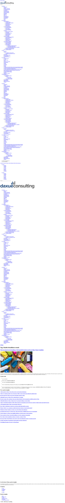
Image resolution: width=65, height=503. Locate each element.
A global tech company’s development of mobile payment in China (13, 67)
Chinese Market (6, 152)
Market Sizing (8, 25)
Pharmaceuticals (6, 16)
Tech (4, 19)
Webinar (5, 159)
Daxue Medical (8, 44)
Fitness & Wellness (6, 12)
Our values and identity (7, 132)
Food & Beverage (6, 11)
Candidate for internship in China (10, 53)
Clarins (5, 65)
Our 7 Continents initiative (7, 49)
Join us (5, 129)
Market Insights (4, 74)
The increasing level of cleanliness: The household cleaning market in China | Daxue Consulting (22, 349)
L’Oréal (5, 59)
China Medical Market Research (11, 45)
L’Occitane (5, 64)
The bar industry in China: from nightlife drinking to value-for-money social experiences (16, 413)
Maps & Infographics (7, 81)
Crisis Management (8, 121)
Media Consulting (8, 43)
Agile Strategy (8, 40)
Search (1, 4)
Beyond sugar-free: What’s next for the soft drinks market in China (12, 395)
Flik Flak (5, 72)
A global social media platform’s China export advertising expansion (13, 144)
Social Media (6, 95)
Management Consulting (7, 41)
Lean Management (8, 42)
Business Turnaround (9, 118)
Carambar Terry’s (6, 58)
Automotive (5, 84)
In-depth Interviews (8, 24)
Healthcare (5, 13)
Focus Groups (8, 28)
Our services (4, 20)
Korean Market (6, 79)
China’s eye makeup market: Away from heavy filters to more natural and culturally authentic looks (18, 393)
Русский (5, 171)
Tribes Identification (8, 107)
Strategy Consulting (6, 36)
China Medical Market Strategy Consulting (13, 47)
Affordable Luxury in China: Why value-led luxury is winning (11, 397)
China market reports (8, 75)
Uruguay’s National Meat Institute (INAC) (10, 68)
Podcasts (7, 76)
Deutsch (5, 166)
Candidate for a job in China (10, 52)
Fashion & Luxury (6, 88)
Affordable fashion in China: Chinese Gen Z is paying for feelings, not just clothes (15, 400)
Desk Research (8, 23)
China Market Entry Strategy (10, 114)
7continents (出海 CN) (7, 56)
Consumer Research (8, 27)
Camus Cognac (6, 137)
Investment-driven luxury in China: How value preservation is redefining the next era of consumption (18, 411)
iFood (5, 60)
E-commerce (5, 10)
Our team (5, 51)
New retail (5, 15)
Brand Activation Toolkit (9, 31)
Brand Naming (8, 33)
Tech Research (8, 103)
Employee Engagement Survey (10, 125)
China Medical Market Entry (11, 46)
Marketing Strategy (8, 39)
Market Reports (6, 80)
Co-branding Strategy (9, 110)
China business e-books (9, 156)
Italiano (5, 169)
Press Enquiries (6, 133)
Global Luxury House (7, 61)
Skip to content (2, 0)
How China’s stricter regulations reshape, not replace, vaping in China (13, 416)
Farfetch (5, 141)
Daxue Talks (9, 77)
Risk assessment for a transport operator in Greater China (12, 70)
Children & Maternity (7, 8)
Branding (5, 30)
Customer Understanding (7, 26)
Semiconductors (6, 17)
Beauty (5, 7)
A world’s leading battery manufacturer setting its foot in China (12, 69)
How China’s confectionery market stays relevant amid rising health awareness (14, 406)
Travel (5, 18)
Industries (3, 6)
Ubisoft (5, 66)
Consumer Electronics (7, 9)
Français (5, 170)
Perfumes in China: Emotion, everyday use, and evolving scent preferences (13, 409)
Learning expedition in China (10, 48)
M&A (5, 92)
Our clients (3, 57)
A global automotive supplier (8, 71)
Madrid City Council (7, 73)
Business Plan (8, 38)
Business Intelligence (9, 37)
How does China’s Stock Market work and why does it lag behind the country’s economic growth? (18, 418)
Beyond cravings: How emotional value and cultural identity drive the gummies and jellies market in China (19, 399)
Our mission (5, 54)
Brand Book (7, 32)
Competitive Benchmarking (9, 22)
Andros (5, 63)
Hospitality (5, 91)
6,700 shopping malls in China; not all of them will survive (11, 404)
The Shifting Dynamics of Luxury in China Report (9, 422)
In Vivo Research (8, 106)
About (3, 50)
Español (5, 168)
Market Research (6, 21)
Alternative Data (8, 99)
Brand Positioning (8, 34)
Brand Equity (7, 35)
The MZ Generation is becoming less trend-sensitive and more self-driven (13, 420)
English (3, 164)
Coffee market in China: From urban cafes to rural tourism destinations (13, 391)
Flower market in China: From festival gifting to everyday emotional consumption (15, 415)
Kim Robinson (6, 62)
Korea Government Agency (8, 148)
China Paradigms (9, 155)
